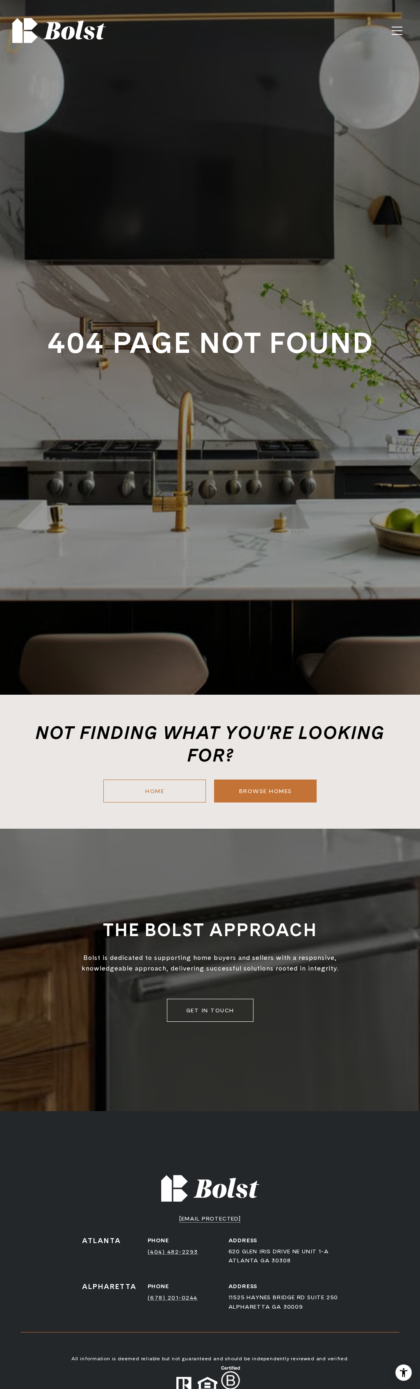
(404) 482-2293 (173, 1252)
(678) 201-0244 (173, 1297)
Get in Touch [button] (210, 1010)
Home (154, 791)
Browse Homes (265, 791)
